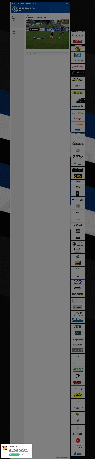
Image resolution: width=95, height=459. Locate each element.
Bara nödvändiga (25, 454)
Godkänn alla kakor (14, 454)
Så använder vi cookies (24, 451)
